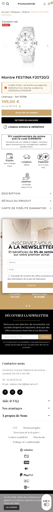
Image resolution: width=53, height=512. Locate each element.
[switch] (46, 504)
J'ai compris (11, 507)
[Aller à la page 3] (29, 306)
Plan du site (39, 437)
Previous (5, 46)
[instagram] (12, 392)
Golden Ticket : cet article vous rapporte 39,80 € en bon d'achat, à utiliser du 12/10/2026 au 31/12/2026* (27, 88)
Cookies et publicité (18, 437)
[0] (49, 4)
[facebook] (5, 392)
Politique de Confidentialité (26, 442)
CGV (15, 428)
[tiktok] (20, 392)
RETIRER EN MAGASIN (26, 120)
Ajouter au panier (26, 112)
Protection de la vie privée (26, 432)
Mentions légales (31, 428)
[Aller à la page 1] (23, 306)
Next (48, 46)
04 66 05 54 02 (14, 379)
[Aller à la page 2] (26, 306)
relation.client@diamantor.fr (24, 384)
